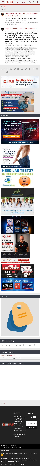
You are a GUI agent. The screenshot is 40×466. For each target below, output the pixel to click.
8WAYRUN (22, 464)
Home (35, 453)
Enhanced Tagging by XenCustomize (11, 463)
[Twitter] (31, 417)
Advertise (21, 447)
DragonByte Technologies (7, 461)
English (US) (6, 450)
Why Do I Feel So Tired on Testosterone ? (20, 28)
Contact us (4, 453)
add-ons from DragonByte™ (23, 460)
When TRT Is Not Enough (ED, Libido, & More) (25, 63)
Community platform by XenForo (16, 458)
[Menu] (2, 2)
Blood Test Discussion (11, 24)
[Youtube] (34, 417)
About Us (7, 447)
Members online (7, 352)
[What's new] (34, 2)
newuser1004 (11, 355)
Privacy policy (23, 453)
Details (16, 461)
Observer (3, 355)
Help (30, 453)
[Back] (30, 2)
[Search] (38, 2)
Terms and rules (13, 453)
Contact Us (14, 447)
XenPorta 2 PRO (5, 464)
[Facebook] (27, 417)
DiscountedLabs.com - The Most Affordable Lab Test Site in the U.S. (21, 14)
